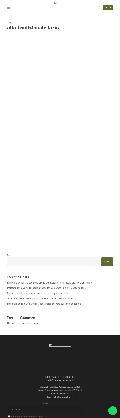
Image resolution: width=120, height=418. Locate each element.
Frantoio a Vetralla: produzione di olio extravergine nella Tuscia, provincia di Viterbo (49, 282)
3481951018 (69, 377)
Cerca (10, 255)
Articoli (34, 249)
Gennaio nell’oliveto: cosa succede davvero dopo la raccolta (37, 293)
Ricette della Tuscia (20, 249)
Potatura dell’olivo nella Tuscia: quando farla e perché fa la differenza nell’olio (46, 288)
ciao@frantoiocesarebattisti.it (60, 380)
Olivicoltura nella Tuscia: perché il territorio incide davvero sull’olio (40, 298)
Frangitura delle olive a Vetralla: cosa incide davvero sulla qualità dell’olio (44, 303)
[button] (8, 7)
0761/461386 (55, 377)
